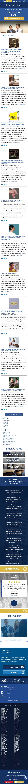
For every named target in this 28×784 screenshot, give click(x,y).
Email (13, 1)
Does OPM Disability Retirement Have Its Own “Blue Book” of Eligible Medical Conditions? (13, 311)
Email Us (20, 782)
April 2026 (5, 426)
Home (5, 1)
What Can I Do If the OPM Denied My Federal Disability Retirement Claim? (13, 123)
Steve (10, 1)
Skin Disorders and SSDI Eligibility (12, 200)
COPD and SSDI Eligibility (9, 274)
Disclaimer (16, 779)
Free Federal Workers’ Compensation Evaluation (11, 569)
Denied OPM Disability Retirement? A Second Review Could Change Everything (12, 51)
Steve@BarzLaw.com (15, 18)
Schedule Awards (7, 439)
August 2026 (6, 420)
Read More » (22, 68)
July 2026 (5, 422)
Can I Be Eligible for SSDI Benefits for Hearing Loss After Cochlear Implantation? (13, 238)
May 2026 (5, 425)
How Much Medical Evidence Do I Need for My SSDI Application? (13, 350)
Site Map (11, 779)
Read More (14, 595)
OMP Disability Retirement (9, 435)
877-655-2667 (7, 693)
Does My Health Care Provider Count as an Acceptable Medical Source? (13, 389)
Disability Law (6, 432)
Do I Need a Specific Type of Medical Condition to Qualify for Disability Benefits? (12, 162)
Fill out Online (14, 667)
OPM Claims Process (8, 438)
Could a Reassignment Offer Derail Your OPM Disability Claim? (12, 87)
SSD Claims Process (8, 442)
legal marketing (13, 776)
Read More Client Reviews (11, 611)
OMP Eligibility (6, 436)
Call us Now (14, 672)
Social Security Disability (9, 441)
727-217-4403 (7, 697)
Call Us (10, 782)
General (5, 433)
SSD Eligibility (6, 444)
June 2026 (5, 423)
